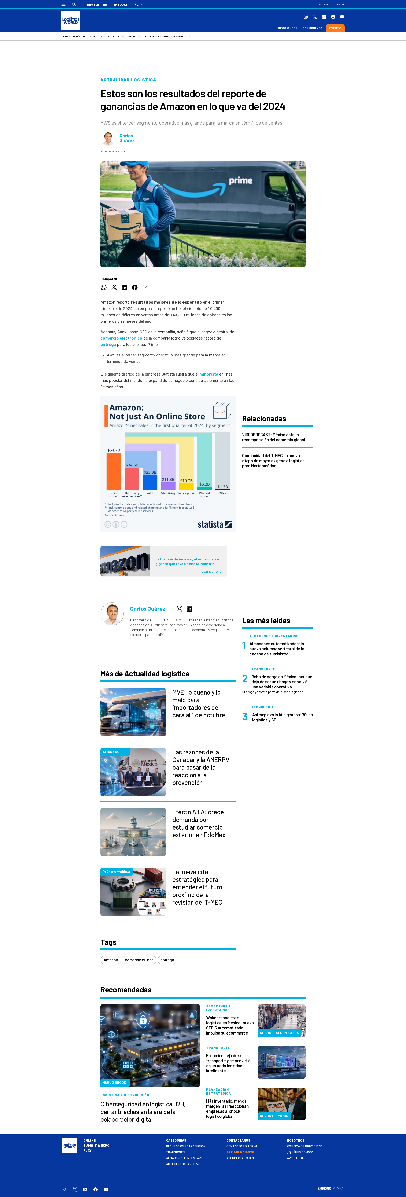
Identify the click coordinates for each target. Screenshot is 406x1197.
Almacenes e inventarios (186, 1158)
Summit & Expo (96, 1145)
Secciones (286, 28)
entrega (108, 344)
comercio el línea (139, 960)
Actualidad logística (128, 80)
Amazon (111, 960)
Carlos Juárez (127, 138)
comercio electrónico (121, 338)
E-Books (121, 4)
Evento (335, 28)
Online (89, 1140)
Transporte (176, 1152)
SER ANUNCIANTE (240, 1152)
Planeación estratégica (185, 1146)
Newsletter (97, 4)
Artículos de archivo (183, 1164)
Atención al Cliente (242, 1158)
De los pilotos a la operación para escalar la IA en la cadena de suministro (136, 36)
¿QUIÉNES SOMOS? (300, 1152)
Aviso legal (296, 1158)
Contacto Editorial (242, 1146)
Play (138, 4)
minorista (208, 374)
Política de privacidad (304, 1146)
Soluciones (312, 28)
